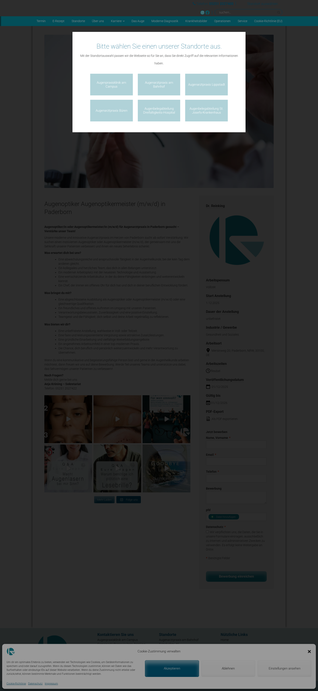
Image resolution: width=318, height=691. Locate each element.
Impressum (51, 683)
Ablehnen (228, 668)
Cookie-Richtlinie (16, 683)
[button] (309, 651)
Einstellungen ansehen (284, 668)
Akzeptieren (172, 668)
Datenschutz (35, 683)
